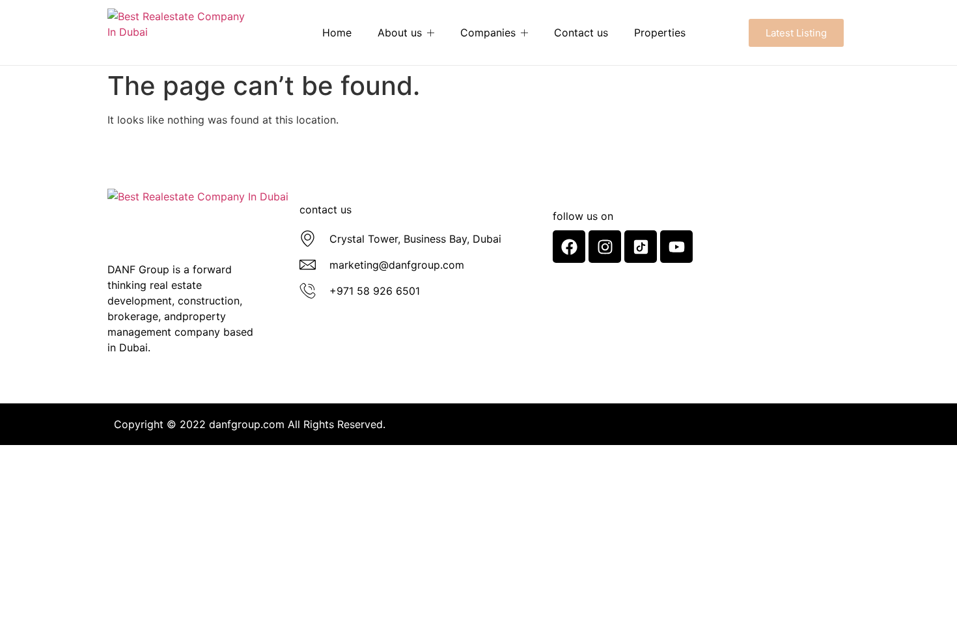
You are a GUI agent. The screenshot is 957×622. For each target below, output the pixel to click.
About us (400, 32)
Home (337, 32)
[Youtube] (676, 246)
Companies (488, 32)
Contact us (581, 32)
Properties (660, 32)
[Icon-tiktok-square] (640, 246)
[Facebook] (569, 246)
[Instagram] (605, 246)
